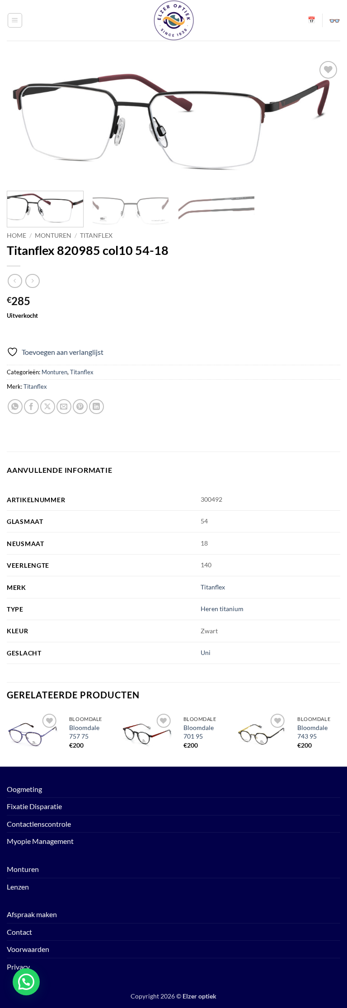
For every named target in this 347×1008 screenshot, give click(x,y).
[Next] (340, 738)
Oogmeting (24, 789)
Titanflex (96, 235)
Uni (206, 652)
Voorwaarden (28, 949)
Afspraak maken (32, 914)
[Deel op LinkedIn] (96, 406)
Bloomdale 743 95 (312, 732)
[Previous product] (32, 281)
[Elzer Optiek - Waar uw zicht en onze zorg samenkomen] (173, 20)
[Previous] (7, 738)
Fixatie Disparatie (34, 806)
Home (16, 235)
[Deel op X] (47, 406)
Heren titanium (222, 608)
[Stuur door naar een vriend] (63, 406)
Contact (19, 932)
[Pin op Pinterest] (80, 406)
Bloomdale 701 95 (198, 732)
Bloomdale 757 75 (84, 732)
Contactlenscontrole (39, 824)
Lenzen (18, 886)
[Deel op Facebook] (31, 406)
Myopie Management (40, 841)
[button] (15, 20)
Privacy (18, 966)
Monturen (53, 235)
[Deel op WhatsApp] (15, 406)
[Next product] (15, 281)
